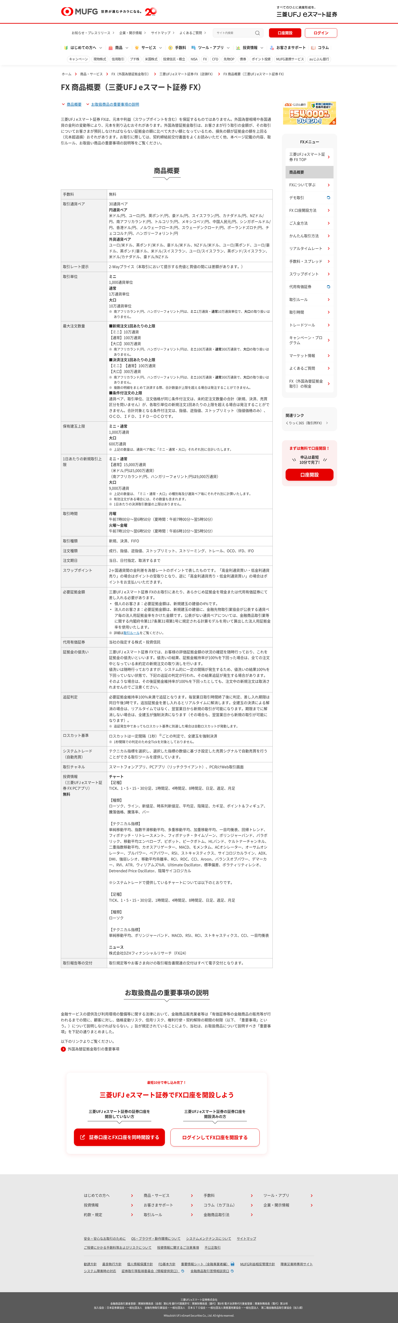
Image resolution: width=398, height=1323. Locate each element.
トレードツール (302, 325)
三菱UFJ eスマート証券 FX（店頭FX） (187, 74)
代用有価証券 (300, 287)
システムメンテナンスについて (208, 1238)
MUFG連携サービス (290, 59)
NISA (194, 59)
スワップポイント (304, 274)
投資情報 (91, 1205)
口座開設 (285, 33)
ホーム (66, 74)
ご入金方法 (298, 223)
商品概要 (74, 104)
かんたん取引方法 (304, 236)
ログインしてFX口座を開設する (215, 1137)
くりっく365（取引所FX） (305, 423)
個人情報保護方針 (140, 1264)
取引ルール (131, 632)
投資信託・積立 (174, 59)
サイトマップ (160, 32)
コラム (323, 47)
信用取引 (118, 59)
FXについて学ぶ (302, 185)
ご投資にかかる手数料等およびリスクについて (118, 1247)
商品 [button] (119, 47)
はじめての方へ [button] (83, 47)
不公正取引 (213, 1247)
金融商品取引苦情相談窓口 (209, 1271)
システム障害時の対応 (100, 1271)
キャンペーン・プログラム (305, 340)
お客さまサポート (291, 47)
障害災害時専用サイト (297, 1264)
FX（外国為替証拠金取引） (131, 74)
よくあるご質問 (190, 32)
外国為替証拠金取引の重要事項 (93, 1049)
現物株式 (100, 59)
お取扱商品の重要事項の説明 (115, 104)
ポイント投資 (261, 59)
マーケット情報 (302, 355)
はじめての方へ (97, 1195)
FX (205, 59)
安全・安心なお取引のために (105, 1238)
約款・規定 (93, 1215)
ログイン (321, 33)
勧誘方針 (90, 1264)
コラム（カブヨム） (220, 1205)
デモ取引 (296, 198)
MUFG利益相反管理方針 (257, 1264)
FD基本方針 (167, 1264)
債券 (243, 59)
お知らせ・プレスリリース (91, 32)
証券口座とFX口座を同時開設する (124, 1137)
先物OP (229, 59)
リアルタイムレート (305, 248)
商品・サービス (91, 74)
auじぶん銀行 (319, 59)
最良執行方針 (112, 1264)
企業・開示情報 (130, 32)
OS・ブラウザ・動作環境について (156, 1238)
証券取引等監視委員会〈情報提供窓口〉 (151, 1271)
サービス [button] (148, 47)
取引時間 (296, 312)
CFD (215, 59)
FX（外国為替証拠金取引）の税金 (306, 383)
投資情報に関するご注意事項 (178, 1247)
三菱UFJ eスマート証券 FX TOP (307, 156)
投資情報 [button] (250, 47)
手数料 (180, 47)
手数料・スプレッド (305, 261)
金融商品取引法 (216, 1215)
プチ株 (134, 59)
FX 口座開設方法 (302, 210)
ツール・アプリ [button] (211, 47)
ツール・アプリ (276, 1195)
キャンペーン (78, 59)
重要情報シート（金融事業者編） (205, 1264)
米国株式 (151, 59)
